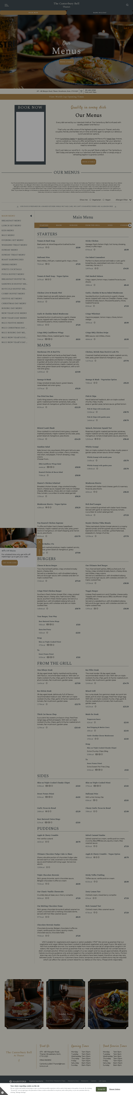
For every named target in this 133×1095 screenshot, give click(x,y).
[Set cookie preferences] (4, 1091)
